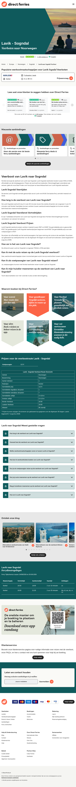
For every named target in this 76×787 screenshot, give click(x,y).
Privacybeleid (5, 756)
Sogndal (32, 64)
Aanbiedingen (5, 722)
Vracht (28, 716)
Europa (11, 64)
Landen (3, 714)
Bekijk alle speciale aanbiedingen (38, 164)
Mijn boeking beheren (58, 716)
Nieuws (29, 738)
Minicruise (30, 719)
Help (2, 743)
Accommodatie (31, 714)
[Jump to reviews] (38, 57)
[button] (39, 433)
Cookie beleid (5, 753)
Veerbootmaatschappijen (8, 716)
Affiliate (54, 735)
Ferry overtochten (6, 724)
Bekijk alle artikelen (38, 555)
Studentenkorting (32, 743)
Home (3, 64)
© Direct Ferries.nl (6, 772)
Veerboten (30, 756)
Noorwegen (21, 64)
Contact (3, 738)
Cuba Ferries (30, 753)
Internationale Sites (32, 735)
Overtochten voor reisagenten (60, 738)
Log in (54, 714)
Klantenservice (5, 740)
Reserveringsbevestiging (59, 719)
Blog (2, 735)
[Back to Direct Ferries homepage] (15, 4)
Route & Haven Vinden (8, 719)
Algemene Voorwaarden (8, 759)
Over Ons (29, 740)
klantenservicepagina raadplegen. (10, 777)
